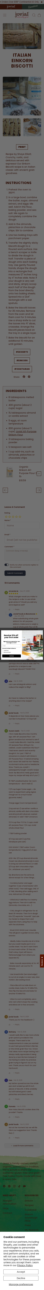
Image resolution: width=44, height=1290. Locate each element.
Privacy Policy (25, 1265)
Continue (11, 656)
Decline (21, 1278)
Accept (21, 1271)
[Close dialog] (42, 632)
